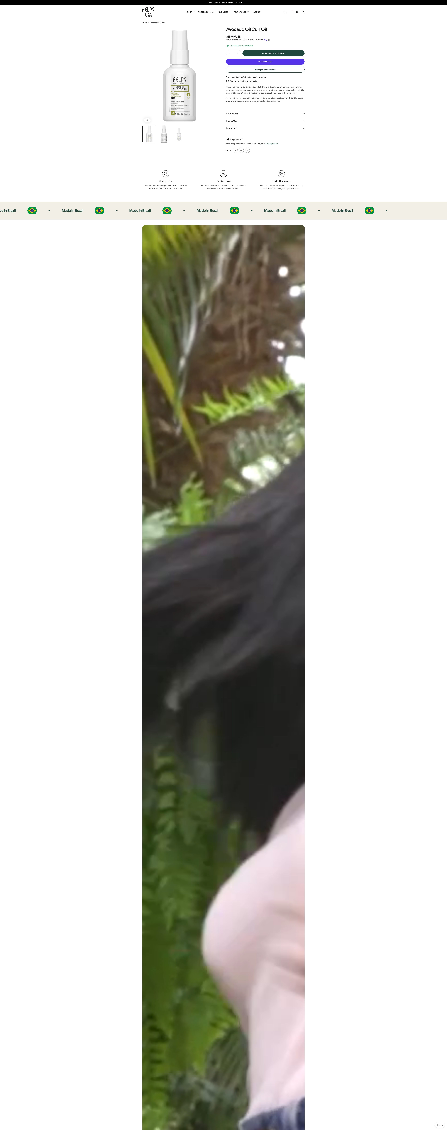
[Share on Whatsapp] (235, 150)
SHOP (189, 12)
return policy (252, 81)
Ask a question (271, 144)
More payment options (265, 69)
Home (144, 23)
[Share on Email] (241, 150)
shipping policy (259, 77)
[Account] (297, 12)
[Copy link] (247, 150)
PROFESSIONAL (205, 12)
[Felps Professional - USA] (148, 12)
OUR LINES (223, 12)
